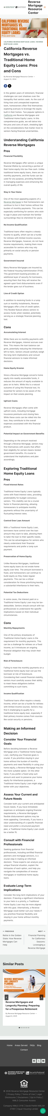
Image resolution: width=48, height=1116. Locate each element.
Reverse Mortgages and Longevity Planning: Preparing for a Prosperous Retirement (23, 1005)
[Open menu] (45, 7)
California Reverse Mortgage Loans (19, 42)
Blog (39, 1045)
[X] (9, 86)
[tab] (19, 1027)
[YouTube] (43, 1061)
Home (9, 1045)
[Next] (41, 997)
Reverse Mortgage (12, 202)
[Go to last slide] (6, 997)
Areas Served (21, 1045)
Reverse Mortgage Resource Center (19, 77)
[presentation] (24, 983)
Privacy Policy (14, 1094)
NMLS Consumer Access (24, 1100)
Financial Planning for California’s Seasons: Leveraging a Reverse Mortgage (36, 939)
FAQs (32, 1045)
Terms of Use (28, 1094)
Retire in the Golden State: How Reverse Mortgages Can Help (12, 938)
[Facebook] (5, 86)
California (8, 115)
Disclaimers (23, 1097)
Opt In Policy (36, 1097)
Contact (24, 1050)
